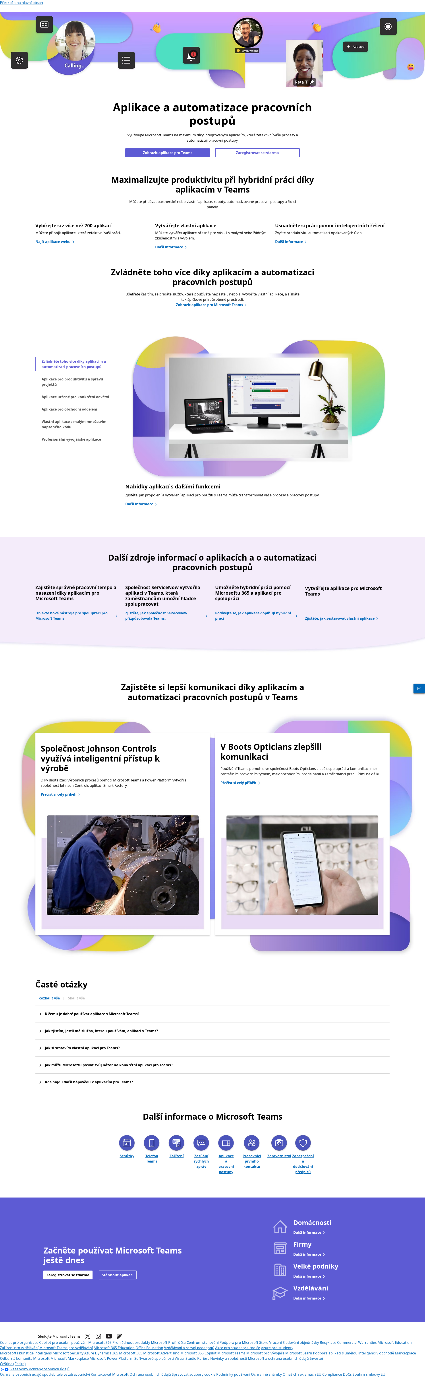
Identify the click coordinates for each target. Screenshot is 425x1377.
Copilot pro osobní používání (63, 1342)
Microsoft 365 (100, 1342)
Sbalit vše (76, 998)
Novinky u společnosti (228, 1358)
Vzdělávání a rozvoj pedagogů (189, 1347)
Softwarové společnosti (154, 1358)
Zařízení (177, 1155)
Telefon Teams (151, 1158)
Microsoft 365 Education (114, 1347)
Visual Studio (185, 1358)
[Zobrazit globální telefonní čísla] (419, 688)
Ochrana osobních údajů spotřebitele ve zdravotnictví (45, 1374)
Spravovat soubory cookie (193, 1374)
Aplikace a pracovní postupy (226, 1163)
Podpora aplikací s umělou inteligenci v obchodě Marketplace (364, 1353)
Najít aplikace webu (53, 241)
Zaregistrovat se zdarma (257, 152)
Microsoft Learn (298, 1353)
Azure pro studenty (277, 1347)
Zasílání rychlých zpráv (201, 1161)
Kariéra (203, 1358)
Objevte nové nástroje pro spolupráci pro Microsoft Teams (71, 616)
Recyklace (328, 1342)
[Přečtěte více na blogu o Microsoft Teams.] (119, 1336)
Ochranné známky (266, 1374)
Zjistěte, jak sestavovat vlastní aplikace (340, 618)
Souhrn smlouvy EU (369, 1374)
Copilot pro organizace (19, 1342)
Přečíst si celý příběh (59, 794)
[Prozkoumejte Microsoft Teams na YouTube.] (108, 1336)
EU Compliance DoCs (334, 1374)
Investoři (317, 1358)
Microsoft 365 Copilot (198, 1353)
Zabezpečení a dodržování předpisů (303, 1163)
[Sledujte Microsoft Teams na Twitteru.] (87, 1336)
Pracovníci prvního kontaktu (252, 1161)
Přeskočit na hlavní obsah (21, 2)
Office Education (149, 1347)
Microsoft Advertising (161, 1353)
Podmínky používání (233, 1374)
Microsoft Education (395, 1342)
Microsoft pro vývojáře (265, 1353)
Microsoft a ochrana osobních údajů (278, 1358)
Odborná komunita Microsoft (25, 1358)
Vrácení (276, 1342)
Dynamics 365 (106, 1353)
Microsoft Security (68, 1353)
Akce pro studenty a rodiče (237, 1347)
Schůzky (127, 1155)
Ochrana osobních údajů (150, 1374)
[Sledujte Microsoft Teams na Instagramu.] (98, 1336)
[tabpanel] (257, 425)
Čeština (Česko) (13, 1363)
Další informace (169, 247)
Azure (89, 1353)
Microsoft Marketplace (69, 1358)
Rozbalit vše (49, 998)
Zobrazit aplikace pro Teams (167, 152)
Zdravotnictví (279, 1155)
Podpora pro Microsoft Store (244, 1342)
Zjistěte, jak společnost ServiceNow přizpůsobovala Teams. (156, 616)
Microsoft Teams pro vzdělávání (66, 1347)
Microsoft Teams (231, 1353)
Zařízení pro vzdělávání (19, 1347)
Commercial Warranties (357, 1342)
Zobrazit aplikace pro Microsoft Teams (209, 304)
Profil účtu (177, 1342)
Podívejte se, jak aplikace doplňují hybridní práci (253, 616)
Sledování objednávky (301, 1342)
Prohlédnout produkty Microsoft (139, 1342)
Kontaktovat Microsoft (110, 1374)
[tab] (77, 364)
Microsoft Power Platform (111, 1358)
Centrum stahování (203, 1342)
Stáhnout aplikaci (117, 1275)
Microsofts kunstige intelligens (26, 1353)
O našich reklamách (299, 1374)
